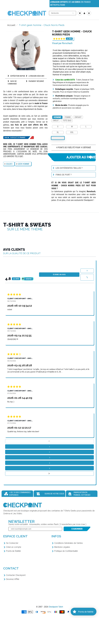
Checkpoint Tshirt (56, 607)
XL (58, 132)
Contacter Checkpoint (16, 575)
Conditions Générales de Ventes (68, 543)
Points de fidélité (13, 551)
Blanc (58, 138)
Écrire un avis (59, 274)
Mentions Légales (62, 547)
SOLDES (9, 164)
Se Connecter (12, 543)
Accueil (11, 25)
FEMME (68, 117)
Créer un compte (13, 547)
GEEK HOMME (23, 164)
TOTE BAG (67, 120)
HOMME (57, 117)
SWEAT (56, 120)
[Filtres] (87, 271)
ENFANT (78, 117)
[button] (59, 39)
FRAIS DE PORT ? (64, 175)
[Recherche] (73, 13)
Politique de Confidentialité (66, 551)
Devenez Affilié (12, 579)
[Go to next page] (49, 473)
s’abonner (76, 528)
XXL (72, 132)
